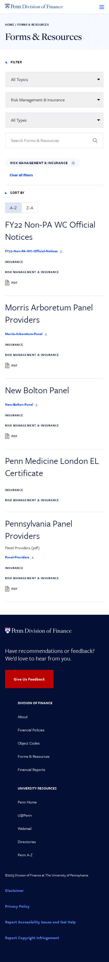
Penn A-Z (25, 855)
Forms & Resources (33, 756)
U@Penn (25, 815)
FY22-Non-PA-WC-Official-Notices (31, 251)
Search (95, 140)
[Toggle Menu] (101, 7)
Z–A (29, 207)
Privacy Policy (17, 906)
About (23, 716)
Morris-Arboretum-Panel (23, 334)
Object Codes (29, 743)
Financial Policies (31, 730)
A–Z (13, 207)
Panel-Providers (17, 557)
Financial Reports (31, 769)
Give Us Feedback (29, 679)
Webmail (24, 828)
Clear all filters (21, 175)
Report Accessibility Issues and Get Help (40, 922)
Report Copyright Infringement (32, 937)
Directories (27, 841)
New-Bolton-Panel (19, 404)
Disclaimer (14, 890)
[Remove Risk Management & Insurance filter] (73, 163)
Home (9, 24)
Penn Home (27, 802)
